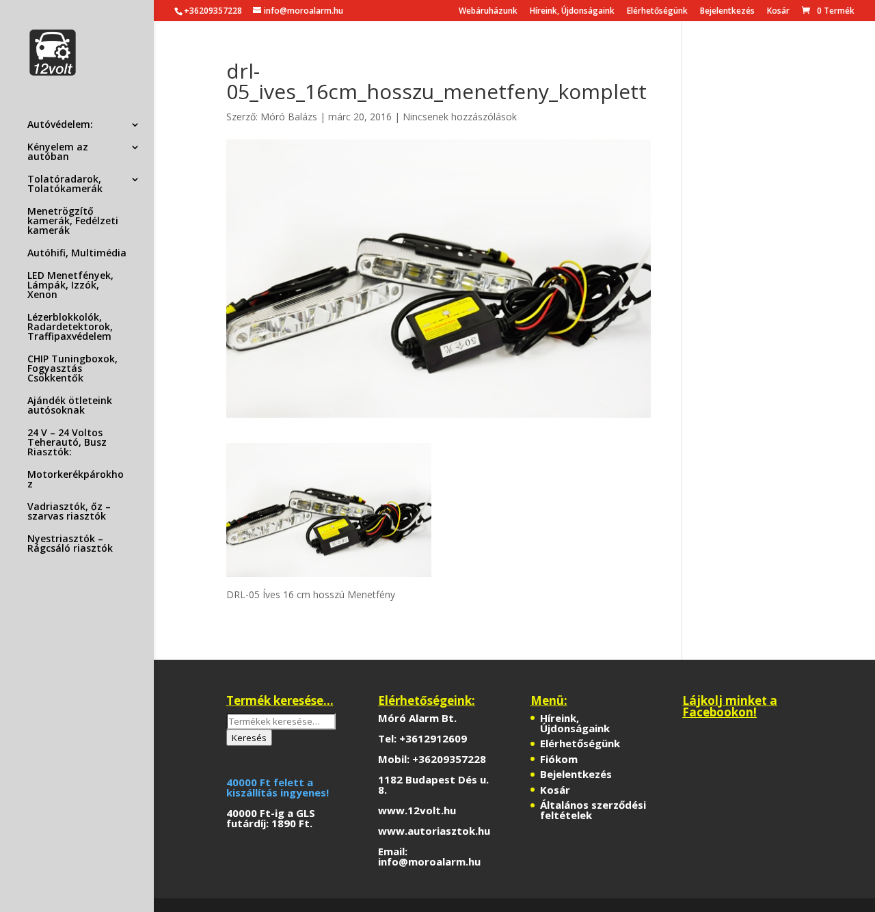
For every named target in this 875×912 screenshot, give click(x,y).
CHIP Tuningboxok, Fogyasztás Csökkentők (72, 369)
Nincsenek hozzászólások (460, 116)
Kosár (778, 11)
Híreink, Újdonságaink (572, 11)
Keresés (249, 738)
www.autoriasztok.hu (434, 830)
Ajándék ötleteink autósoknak (69, 406)
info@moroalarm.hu (429, 861)
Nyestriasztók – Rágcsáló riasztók (70, 544)
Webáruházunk (488, 11)
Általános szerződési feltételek (593, 810)
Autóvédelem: (60, 125)
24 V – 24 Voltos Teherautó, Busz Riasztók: (67, 443)
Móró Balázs (288, 116)
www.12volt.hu (417, 810)
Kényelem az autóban (57, 152)
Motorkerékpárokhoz (75, 480)
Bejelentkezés (727, 11)
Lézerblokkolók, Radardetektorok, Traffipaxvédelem (70, 327)
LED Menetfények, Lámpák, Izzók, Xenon (70, 286)
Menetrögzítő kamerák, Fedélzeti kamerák (72, 221)
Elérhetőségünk (657, 11)
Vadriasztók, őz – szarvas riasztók (69, 512)
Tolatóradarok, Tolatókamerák (65, 184)
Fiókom (559, 759)
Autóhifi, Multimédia (76, 253)
